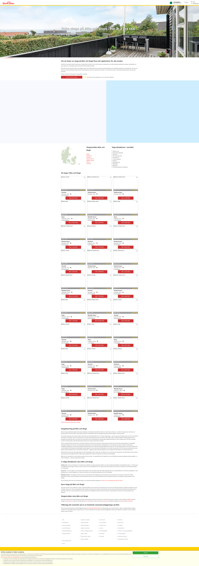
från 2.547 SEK (99, 370)
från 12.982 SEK (73, 222)
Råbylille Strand (90, 160)
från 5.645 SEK (125, 222)
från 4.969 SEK (99, 271)
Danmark (11, 58)
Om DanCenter (103, 525)
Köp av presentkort (66, 525)
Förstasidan (7, 58)
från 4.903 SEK (125, 296)
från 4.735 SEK (125, 198)
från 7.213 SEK (73, 345)
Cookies (101, 528)
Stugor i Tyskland (84, 539)
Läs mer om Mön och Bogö (71, 77)
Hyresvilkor (102, 533)
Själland (129, 499)
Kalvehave (89, 155)
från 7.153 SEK (73, 320)
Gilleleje (70, 501)
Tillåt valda (145, 556)
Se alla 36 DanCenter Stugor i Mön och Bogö (70, 422)
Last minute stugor (66, 528)
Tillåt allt (145, 552)
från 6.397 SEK (73, 198)
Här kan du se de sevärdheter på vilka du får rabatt (111, 480)
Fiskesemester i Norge (85, 536)
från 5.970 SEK (125, 345)
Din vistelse (120, 525)
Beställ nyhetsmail (66, 533)
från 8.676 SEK (99, 345)
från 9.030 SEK (73, 394)
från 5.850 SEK (99, 222)
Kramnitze (105, 501)
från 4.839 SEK (125, 247)
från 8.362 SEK (73, 419)
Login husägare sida (66, 540)
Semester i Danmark (85, 519)
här (36, 557)
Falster (123, 501)
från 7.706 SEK (99, 296)
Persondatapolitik (103, 530)
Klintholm (88, 157)
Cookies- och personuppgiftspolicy (125, 530)
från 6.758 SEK (99, 247)
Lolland (88, 501)
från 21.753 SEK (73, 296)
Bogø (87, 154)
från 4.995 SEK (99, 198)
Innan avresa (102, 519)
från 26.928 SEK (99, 320)
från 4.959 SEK (125, 419)
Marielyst (131, 501)
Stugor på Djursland (85, 528)
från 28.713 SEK (125, 394)
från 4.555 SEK (73, 271)
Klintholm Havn (90, 158)
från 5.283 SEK (125, 320)
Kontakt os (120, 519)
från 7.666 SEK (73, 370)
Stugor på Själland (85, 525)
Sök (187, 2)
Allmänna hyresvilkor (122, 536)
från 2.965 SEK (125, 370)
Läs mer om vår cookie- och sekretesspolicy (10, 557)
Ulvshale (88, 163)
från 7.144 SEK (125, 271)
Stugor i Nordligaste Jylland (87, 530)
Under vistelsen (103, 522)
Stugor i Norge (84, 533)
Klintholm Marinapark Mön (93, 508)
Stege (88, 162)
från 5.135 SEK (73, 247)
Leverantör (102, 536)
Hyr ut (63, 543)
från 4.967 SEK (99, 394)
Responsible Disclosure (123, 539)
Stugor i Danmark (84, 522)
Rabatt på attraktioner (67, 530)
